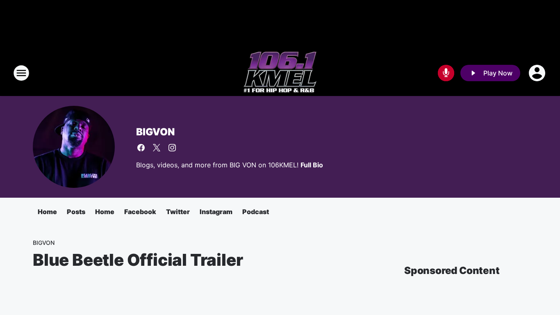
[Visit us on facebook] (141, 148)
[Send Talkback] (446, 73)
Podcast (255, 212)
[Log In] (538, 73)
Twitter (178, 212)
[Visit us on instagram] (172, 148)
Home (47, 212)
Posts (76, 212)
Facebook (140, 212)
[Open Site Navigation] (21, 73)
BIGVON (155, 132)
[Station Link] (280, 73)
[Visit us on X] (157, 148)
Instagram (216, 212)
